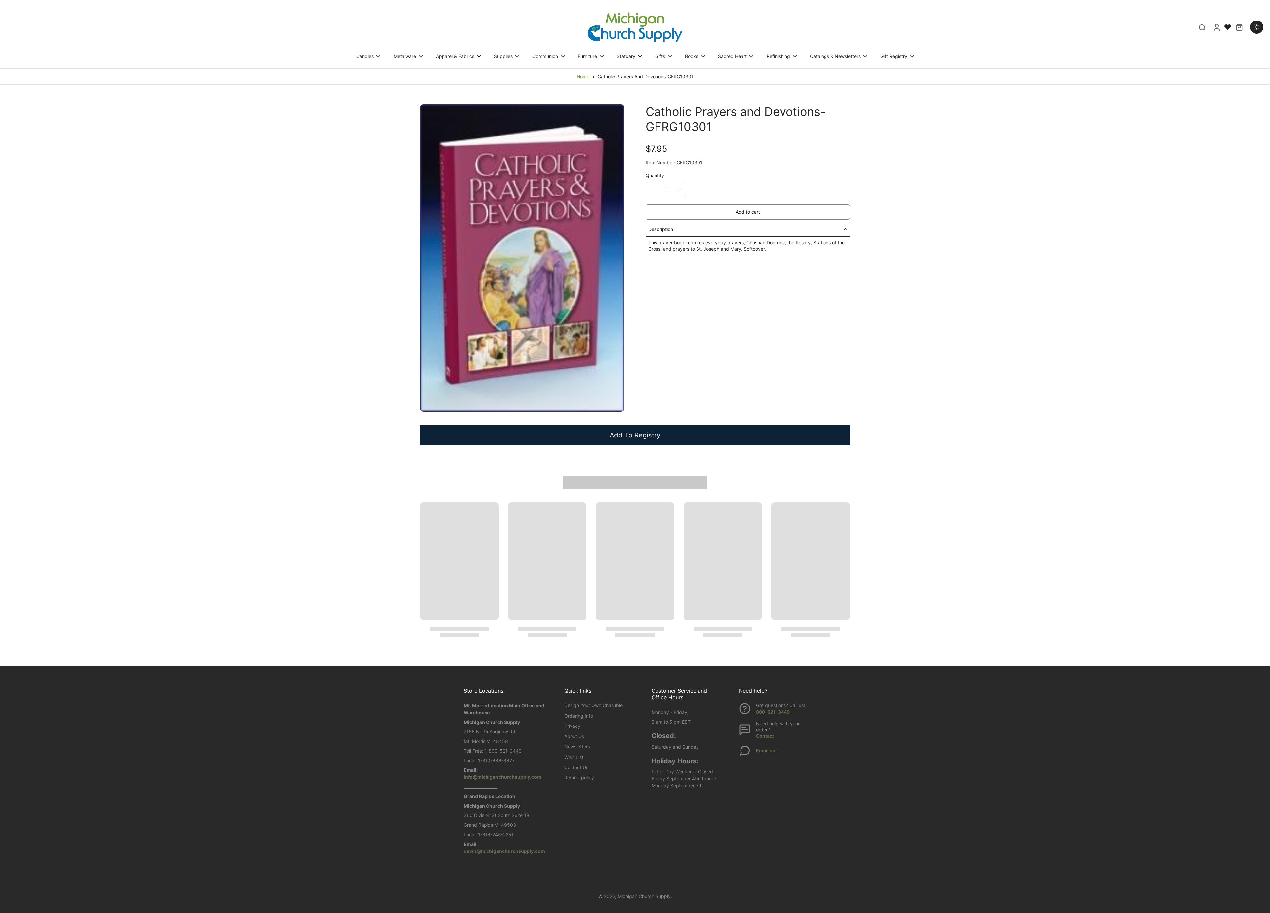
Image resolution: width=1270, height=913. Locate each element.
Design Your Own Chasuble (593, 705)
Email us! (766, 750)
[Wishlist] (1228, 27)
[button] (748, 212)
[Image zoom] (522, 258)
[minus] (652, 189)
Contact (765, 736)
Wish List (573, 757)
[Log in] (1216, 27)
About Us (574, 736)
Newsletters (577, 746)
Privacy (572, 726)
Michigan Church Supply (644, 896)
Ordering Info (578, 716)
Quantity (655, 175)
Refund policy (579, 777)
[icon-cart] (1239, 27)
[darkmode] (1256, 27)
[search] (1202, 27)
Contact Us (576, 767)
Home (583, 76)
